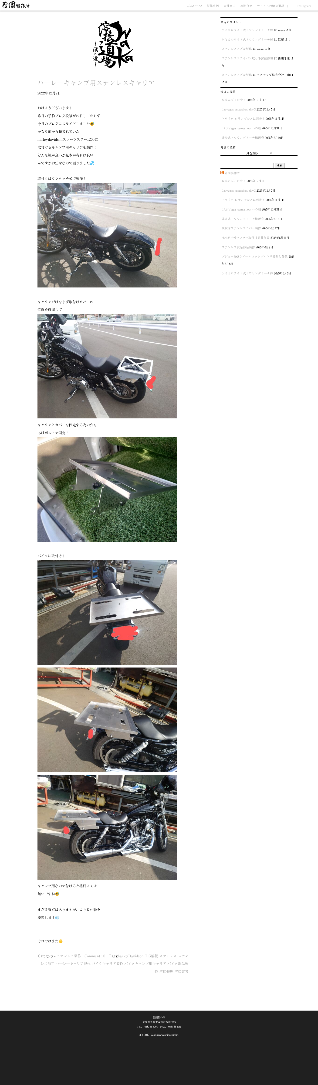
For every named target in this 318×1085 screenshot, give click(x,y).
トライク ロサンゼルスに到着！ (243, 118)
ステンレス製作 (69, 956)
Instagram (304, 5)
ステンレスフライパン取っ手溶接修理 (247, 58)
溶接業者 (181, 971)
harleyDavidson (131, 956)
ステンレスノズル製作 (237, 48)
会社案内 (229, 5)
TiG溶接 (151, 956)
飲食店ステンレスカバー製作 (241, 228)
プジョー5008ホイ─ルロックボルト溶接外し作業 (255, 256)
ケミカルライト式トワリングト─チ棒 (247, 30)
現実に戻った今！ (234, 99)
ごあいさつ (194, 5)
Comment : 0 (95, 956)
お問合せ (246, 5)
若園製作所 (232, 173)
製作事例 (213, 5)
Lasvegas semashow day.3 (239, 109)
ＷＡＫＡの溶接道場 (270, 5)
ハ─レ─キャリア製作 (73, 963)
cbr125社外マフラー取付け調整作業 (246, 237)
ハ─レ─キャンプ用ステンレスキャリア (96, 83)
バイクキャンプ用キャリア (145, 963)
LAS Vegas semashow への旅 (241, 128)
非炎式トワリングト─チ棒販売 (243, 137)
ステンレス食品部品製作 (238, 247)
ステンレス (168, 956)
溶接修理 (166, 971)
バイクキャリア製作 (107, 963)
